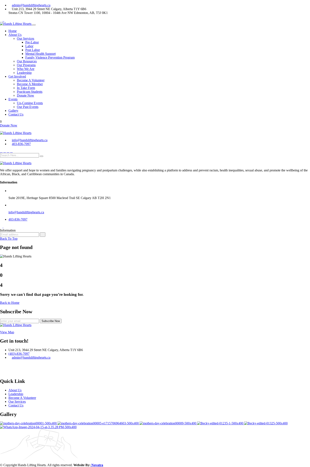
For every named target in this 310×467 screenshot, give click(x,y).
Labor (29, 46)
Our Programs (26, 65)
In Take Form (26, 88)
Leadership (24, 72)
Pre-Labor (32, 42)
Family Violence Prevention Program (50, 57)
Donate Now (25, 95)
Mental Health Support (40, 53)
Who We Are (25, 69)
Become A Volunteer (30, 80)
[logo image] (15, 133)
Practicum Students (29, 91)
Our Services (25, 38)
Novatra (96, 465)
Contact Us (15, 114)
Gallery (13, 110)
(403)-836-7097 (19, 353)
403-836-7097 (21, 144)
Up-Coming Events (30, 103)
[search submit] (41, 156)
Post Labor (32, 50)
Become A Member (30, 84)
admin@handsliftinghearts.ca (31, 5)
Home (12, 31)
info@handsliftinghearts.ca (29, 140)
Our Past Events (27, 107)
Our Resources (27, 61)
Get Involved (17, 76)
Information (8, 230)
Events (13, 99)
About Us (15, 34)
